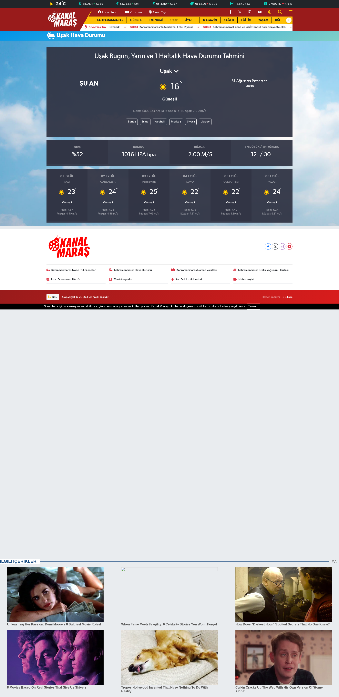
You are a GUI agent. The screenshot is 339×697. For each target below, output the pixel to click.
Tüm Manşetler (123, 279)
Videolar (136, 12)
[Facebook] (268, 246)
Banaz (132, 121)
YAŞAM (263, 20)
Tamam (253, 306)
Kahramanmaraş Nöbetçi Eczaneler (73, 270)
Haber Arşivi (246, 279)
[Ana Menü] (289, 12)
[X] (275, 246)
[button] (289, 20)
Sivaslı (191, 121)
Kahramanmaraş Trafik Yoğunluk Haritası (263, 270)
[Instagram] (282, 246)
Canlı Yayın (160, 12)
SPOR (174, 20)
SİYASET (190, 20)
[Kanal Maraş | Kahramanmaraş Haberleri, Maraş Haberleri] (62, 19)
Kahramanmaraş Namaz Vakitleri (197, 270)
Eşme (145, 121)
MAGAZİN (210, 20)
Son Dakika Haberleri (188, 279)
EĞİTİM (246, 20)
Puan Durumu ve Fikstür (65, 279)
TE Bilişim (287, 297)
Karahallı (160, 121)
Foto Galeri (110, 12)
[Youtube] (289, 246)
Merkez (176, 121)
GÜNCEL (136, 20)
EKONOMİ (156, 20)
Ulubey (205, 121)
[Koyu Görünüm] (270, 12)
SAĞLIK (229, 20)
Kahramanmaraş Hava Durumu (133, 270)
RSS (54, 297)
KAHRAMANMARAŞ (110, 20)
